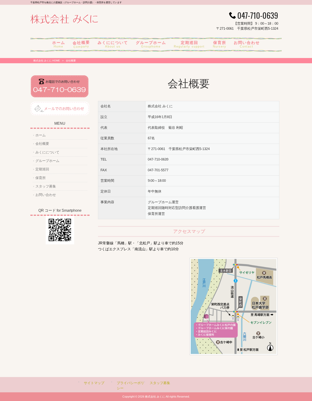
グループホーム (47, 161)
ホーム (40, 135)
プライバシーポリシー (130, 385)
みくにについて (47, 152)
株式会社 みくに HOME (46, 60)
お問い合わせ (45, 195)
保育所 (40, 178)
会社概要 (42, 143)
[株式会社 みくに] (64, 23)
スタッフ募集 (45, 186)
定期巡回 (42, 169)
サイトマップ (94, 383)
